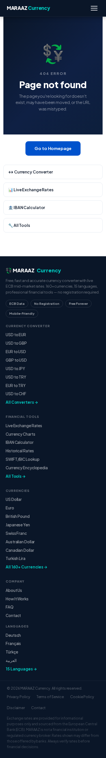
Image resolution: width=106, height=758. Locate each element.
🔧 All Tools (19, 225)
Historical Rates (20, 450)
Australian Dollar (20, 541)
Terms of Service (50, 696)
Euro (10, 507)
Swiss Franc (16, 533)
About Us (14, 590)
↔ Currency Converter (30, 171)
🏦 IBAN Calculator (26, 207)
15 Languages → (21, 668)
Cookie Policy (82, 696)
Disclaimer (16, 707)
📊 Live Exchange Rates (30, 189)
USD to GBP (16, 343)
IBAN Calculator (20, 442)
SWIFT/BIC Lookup (22, 459)
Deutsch (13, 635)
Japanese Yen (18, 524)
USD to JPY (15, 368)
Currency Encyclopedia (27, 467)
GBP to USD (16, 360)
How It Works (17, 598)
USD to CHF (16, 393)
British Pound (18, 516)
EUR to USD (16, 351)
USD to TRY (16, 377)
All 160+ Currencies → (26, 566)
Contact (13, 615)
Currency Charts (20, 434)
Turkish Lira (15, 558)
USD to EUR (16, 334)
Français (13, 643)
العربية (11, 660)
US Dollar (14, 499)
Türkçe (12, 652)
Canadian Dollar (20, 550)
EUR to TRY (16, 385)
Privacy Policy (18, 696)
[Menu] (94, 8)
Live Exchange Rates (24, 425)
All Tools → (16, 476)
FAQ (10, 607)
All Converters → (22, 402)
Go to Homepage (53, 148)
